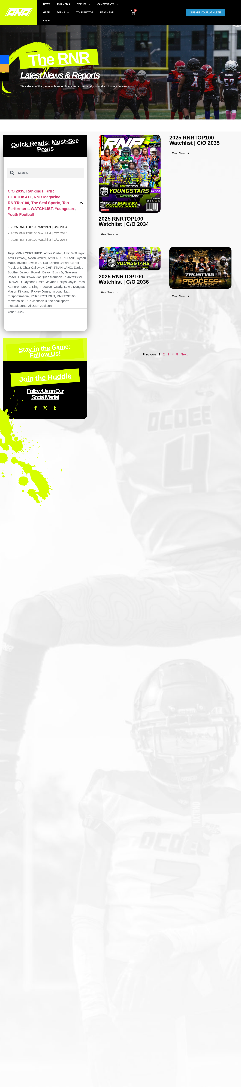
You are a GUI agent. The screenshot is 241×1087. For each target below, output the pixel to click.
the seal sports (59, 301)
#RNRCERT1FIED (29, 253)
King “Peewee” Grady (47, 286)
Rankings (34, 191)
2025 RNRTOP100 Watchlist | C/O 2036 (39, 239)
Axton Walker (37, 258)
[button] (81, 203)
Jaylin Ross (76, 282)
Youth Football (21, 214)
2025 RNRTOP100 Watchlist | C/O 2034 (39, 227)
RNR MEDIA (63, 4)
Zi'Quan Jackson (40, 306)
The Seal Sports (45, 203)
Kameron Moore (19, 286)
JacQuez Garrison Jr (51, 277)
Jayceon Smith (34, 282)
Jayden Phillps (56, 282)
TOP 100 (81, 4)
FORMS (61, 12)
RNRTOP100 (66, 296)
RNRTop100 (18, 203)
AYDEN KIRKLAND (61, 258)
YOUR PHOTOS (84, 12)
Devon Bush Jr (52, 272)
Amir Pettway (17, 258)
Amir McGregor (74, 253)
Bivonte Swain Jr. (29, 263)
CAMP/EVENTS (105, 4)
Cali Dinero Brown (56, 263)
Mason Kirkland (18, 291)
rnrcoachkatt (60, 291)
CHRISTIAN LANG (59, 267)
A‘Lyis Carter (53, 253)
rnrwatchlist (16, 301)
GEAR (46, 12)
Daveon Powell (30, 272)
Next (184, 354)
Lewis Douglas (74, 286)
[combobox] (45, 173)
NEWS (46, 4)
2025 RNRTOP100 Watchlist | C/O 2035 (39, 233)
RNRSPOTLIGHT (43, 296)
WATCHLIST (42, 208)
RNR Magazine (47, 197)
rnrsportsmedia (18, 296)
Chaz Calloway (33, 267)
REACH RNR (107, 12)
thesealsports (17, 306)
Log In (46, 20)
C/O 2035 (16, 191)
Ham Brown (26, 277)
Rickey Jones (40, 291)
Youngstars (65, 208)
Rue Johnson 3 (36, 301)
